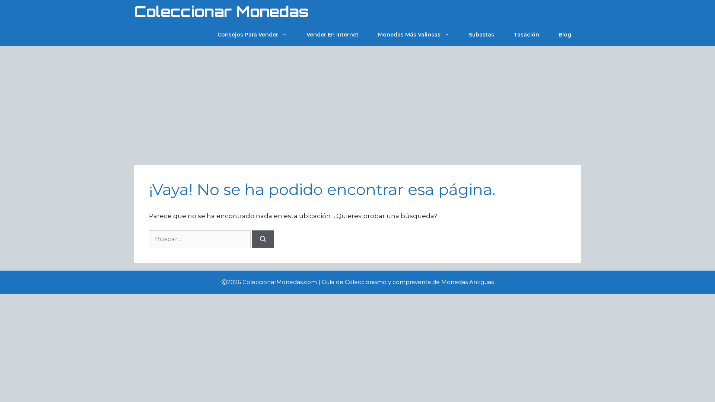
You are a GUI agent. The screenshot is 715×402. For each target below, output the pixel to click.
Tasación (526, 34)
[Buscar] (263, 239)
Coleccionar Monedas (221, 11)
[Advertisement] (357, 102)
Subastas (481, 34)
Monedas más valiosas (409, 34)
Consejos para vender (247, 34)
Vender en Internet (332, 34)
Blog (565, 34)
